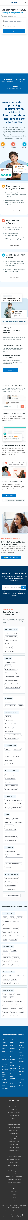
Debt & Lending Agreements (12, 687)
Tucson (5, 939)
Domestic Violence (10, 833)
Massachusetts (5, 1060)
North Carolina (4, 1073)
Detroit (22, 954)
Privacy (20, 705)
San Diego (16, 928)
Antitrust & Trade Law (10, 669)
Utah (20, 1082)
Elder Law (7, 800)
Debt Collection (9, 644)
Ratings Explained (14, 211)
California (12, 1042)
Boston (5, 976)
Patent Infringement (10, 885)
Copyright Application (11, 882)
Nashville (5, 1012)
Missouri (12, 1062)
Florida (3, 1048)
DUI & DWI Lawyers (14, 1168)
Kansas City (16, 957)
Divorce (14, 593)
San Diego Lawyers (14, 1150)
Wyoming (21, 1085)
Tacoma (20, 935)
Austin (12, 994)
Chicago (5, 950)
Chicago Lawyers (14, 1133)
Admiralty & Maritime (10, 662)
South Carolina (12, 1077)
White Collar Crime (10, 763)
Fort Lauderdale (7, 1001)
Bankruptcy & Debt (11, 629)
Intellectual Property (11, 874)
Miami (20, 1008)
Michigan (12, 1059)
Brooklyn (12, 976)
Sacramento (6, 928)
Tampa (15, 1015)
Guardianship (17, 800)
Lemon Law (8, 716)
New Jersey (5, 1069)
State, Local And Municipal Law (13, 863)
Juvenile (7, 753)
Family (7, 814)
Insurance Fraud (9, 731)
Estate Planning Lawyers (14, 1171)
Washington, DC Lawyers (14, 1139)
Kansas (12, 1054)
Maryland (21, 1058)
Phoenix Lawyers (14, 1144)
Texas (11, 1081)
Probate (21, 804)
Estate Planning (10, 796)
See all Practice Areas (12, 895)
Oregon (12, 1073)
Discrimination (9, 774)
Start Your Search (14, 245)
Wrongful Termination (11, 789)
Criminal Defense (10, 745)
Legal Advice (14, 1109)
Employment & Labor (11, 771)
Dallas (4, 997)
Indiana (20, 1052)
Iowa (3, 1054)
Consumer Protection (11, 713)
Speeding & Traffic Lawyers (14, 1182)
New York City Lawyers (14, 1127)
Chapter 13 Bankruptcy (11, 640)
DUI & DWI (7, 749)
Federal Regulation (10, 860)
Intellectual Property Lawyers (14, 1179)
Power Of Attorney (10, 804)
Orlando (13, 1012)
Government (9, 847)
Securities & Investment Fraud (13, 734)
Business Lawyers (14, 1162)
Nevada (12, 1065)
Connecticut (5, 1045)
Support (14, 1197)
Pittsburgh (6, 965)
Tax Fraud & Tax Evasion (11, 738)
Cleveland (6, 954)
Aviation (7, 673)
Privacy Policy (13, 1205)
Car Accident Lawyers (14, 1173)
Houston (5, 1005)
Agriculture (8, 665)
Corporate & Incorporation (12, 683)
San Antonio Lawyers (14, 1147)
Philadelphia (6, 983)
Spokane (12, 935)
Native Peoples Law (10, 705)
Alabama (4, 1039)
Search (14, 31)
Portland (13, 925)
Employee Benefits (10, 691)
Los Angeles (6, 921)
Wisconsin (13, 1086)
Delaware (12, 1045)
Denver (5, 917)
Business (8, 658)
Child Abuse (8, 822)
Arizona (21, 1039)
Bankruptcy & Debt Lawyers (14, 1159)
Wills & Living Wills (16, 807)
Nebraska (4, 1067)
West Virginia (5, 1088)
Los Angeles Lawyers (14, 1130)
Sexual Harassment (10, 778)
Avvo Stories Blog (14, 1115)
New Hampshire (21, 1067)
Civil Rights (8, 698)
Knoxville (5, 1008)
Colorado (21, 1042)
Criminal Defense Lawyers (14, 1165)
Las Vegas (19, 917)
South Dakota (22, 1079)
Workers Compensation (11, 785)
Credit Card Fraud (10, 724)
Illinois (11, 1051)
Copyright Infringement (11, 878)
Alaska (12, 1039)
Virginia (12, 1084)
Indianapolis (6, 957)
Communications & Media (12, 676)
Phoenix (5, 925)
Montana (21, 1064)
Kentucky (21, 1055)
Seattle (5, 935)
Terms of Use (4, 1205)
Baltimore (19, 994)
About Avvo (14, 1191)
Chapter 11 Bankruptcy (11, 636)
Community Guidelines (13, 1207)
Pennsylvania (22, 1077)
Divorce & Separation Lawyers (14, 1176)
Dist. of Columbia (21, 1046)
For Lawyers (14, 1118)
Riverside (15, 921)
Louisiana (4, 1056)
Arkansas (4, 1042)
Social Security (9, 782)
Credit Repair (8, 647)
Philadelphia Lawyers (14, 1141)
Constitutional (9, 702)
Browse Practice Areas (14, 1112)
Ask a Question (14, 278)
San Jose (16, 932)
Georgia (12, 1048)
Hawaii (20, 1050)
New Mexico (13, 1068)
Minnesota (21, 1061)
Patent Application (10, 889)
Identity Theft (9, 727)
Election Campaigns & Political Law (13, 855)
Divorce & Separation (10, 829)
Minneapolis (15, 961)
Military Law (8, 867)
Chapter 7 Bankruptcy (11, 633)
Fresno (12, 917)
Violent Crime (8, 760)
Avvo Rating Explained (14, 1200)
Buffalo (20, 976)
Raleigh (21, 1012)
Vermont (4, 1085)
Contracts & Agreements (11, 680)
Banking (15, 673)
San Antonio (6, 1015)
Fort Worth (18, 1001)
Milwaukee (6, 961)
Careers (14, 1194)
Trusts (6, 807)
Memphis (13, 1008)
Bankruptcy (7, 593)
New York (14, 979)
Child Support (9, 825)
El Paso (11, 997)
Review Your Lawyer (14, 1106)
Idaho (3, 1051)
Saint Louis (15, 965)
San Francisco (7, 932)
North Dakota (13, 1071)
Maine (11, 1056)
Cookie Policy (22, 1205)
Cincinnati (13, 950)
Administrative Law (10, 851)
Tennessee (4, 1082)
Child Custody (18, 822)
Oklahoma (4, 1077)
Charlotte (5, 979)
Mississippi (4, 1064)
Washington (13, 939)
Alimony (7, 818)
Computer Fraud (9, 720)
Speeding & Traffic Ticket (12, 756)
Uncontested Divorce (10, 840)
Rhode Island (5, 1079)
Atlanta (5, 994)
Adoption (15, 818)
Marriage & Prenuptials (11, 836)
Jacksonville (14, 1005)
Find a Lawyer (9, 495)
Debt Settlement (9, 651)
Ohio (20, 1074)
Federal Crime (17, 749)
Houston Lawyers (14, 1136)
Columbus (14, 954)
